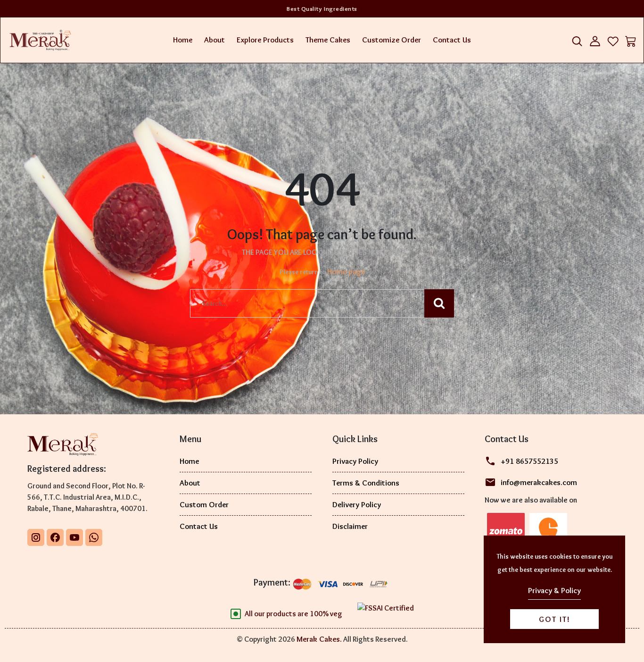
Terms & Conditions (365, 482)
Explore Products (265, 39)
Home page (346, 271)
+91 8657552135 (529, 461)
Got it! (554, 619)
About (214, 39)
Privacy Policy (355, 461)
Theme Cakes (327, 39)
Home (182, 39)
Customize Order (391, 39)
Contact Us (452, 39)
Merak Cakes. (319, 639)
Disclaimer (350, 526)
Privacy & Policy (554, 590)
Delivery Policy (356, 504)
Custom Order (204, 504)
